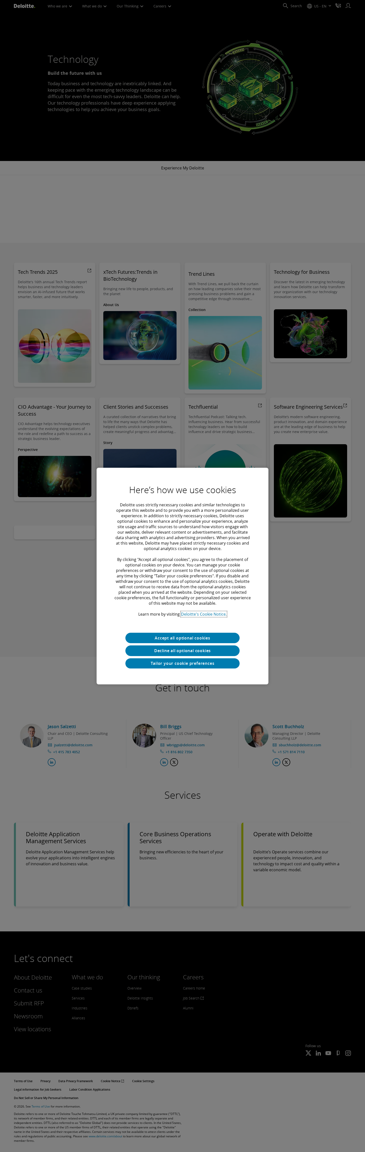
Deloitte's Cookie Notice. (204, 614)
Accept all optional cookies (182, 637)
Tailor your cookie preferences (183, 663)
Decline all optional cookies (182, 650)
